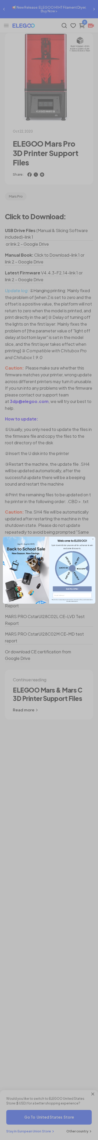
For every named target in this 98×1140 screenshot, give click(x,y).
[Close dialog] (92, 538)
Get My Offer (72, 589)
